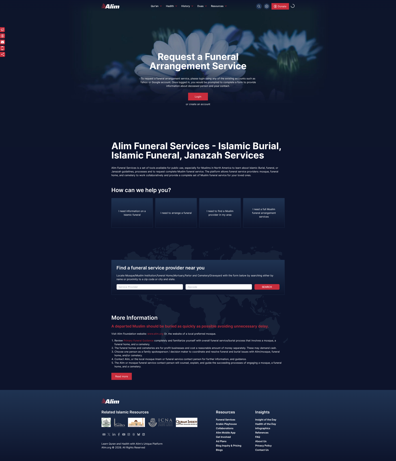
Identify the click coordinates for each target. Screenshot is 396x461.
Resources (217, 6)
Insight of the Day (265, 419)
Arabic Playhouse (226, 423)
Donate (282, 6)
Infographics (262, 428)
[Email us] (103, 434)
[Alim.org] (111, 6)
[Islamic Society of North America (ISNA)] (119, 422)
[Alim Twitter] (108, 434)
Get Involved (223, 436)
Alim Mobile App (225, 432)
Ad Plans (221, 441)
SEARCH (267, 286)
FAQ (257, 436)
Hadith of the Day (265, 423)
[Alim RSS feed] (143, 434)
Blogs (219, 449)
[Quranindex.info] (186, 422)
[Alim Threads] (133, 434)
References (262, 432)
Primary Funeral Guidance (138, 340)
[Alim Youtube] (123, 434)
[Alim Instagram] (128, 434)
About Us (261, 441)
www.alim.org (155, 333)
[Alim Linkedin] (113, 434)
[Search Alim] (259, 6)
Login (198, 96)
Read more (121, 376)
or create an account (198, 104)
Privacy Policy (263, 445)
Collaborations (224, 428)
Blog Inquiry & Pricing (228, 445)
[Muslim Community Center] (136, 422)
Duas (200, 6)
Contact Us (262, 449)
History (185, 6)
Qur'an (155, 6)
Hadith (170, 6)
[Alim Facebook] (118, 434)
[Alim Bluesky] (138, 434)
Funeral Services (225, 419)
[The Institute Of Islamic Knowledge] (106, 422)
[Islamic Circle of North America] (160, 422)
